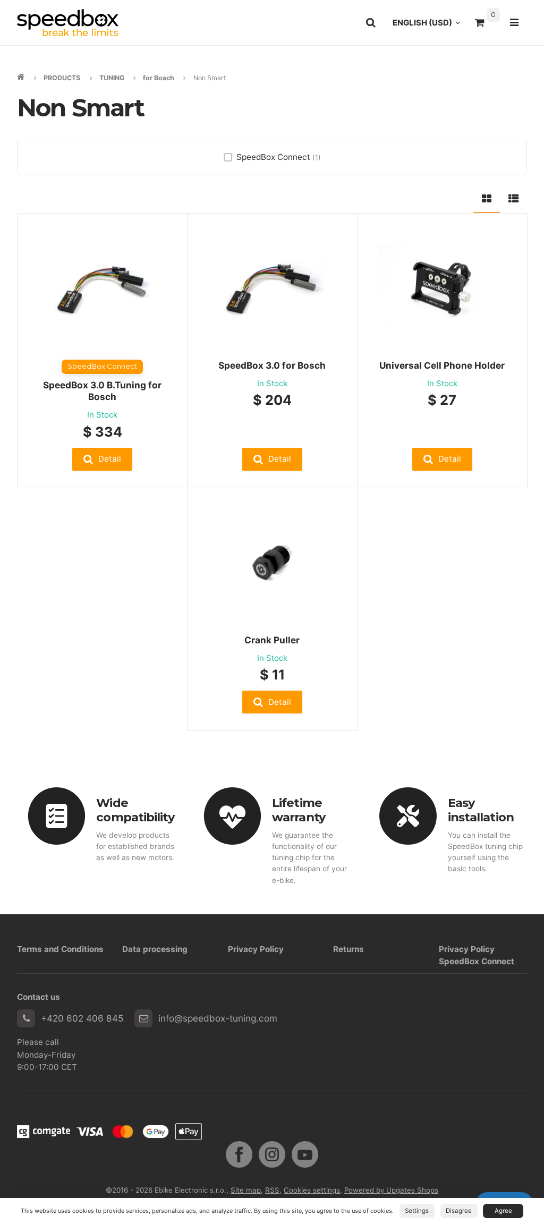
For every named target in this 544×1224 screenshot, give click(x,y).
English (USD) (429, 25)
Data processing (155, 949)
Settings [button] (417, 1210)
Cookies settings (312, 1190)
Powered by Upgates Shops (391, 1190)
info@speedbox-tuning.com (217, 1018)
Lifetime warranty (298, 809)
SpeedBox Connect (278, 157)
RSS (272, 1190)
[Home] (67, 22)
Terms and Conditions (60, 949)
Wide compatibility (135, 809)
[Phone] (26, 1018)
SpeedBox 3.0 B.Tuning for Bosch (102, 390)
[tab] (486, 197)
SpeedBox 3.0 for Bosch (272, 365)
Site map (246, 1190)
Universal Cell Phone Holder (442, 365)
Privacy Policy (256, 949)
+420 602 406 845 (82, 1018)
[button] (102, 459)
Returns (348, 949)
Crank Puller (272, 639)
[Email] (143, 1018)
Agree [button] (503, 1210)
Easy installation (481, 809)
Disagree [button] (459, 1210)
